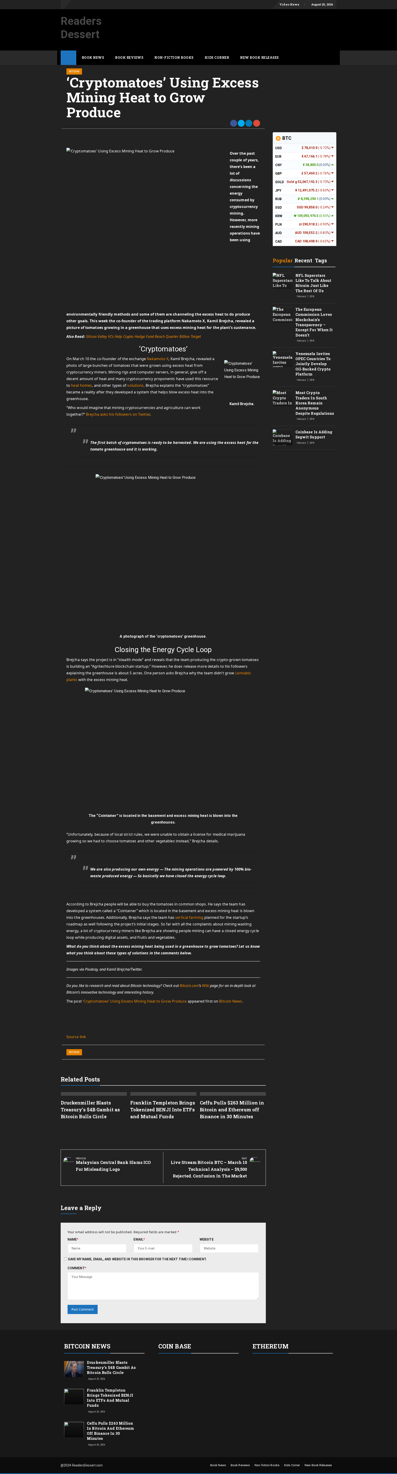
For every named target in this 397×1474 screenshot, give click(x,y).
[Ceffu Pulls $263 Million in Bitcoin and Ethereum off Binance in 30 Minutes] (74, 1430)
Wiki (205, 985)
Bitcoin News (230, 1001)
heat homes (81, 385)
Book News (93, 57)
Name (73, 1239)
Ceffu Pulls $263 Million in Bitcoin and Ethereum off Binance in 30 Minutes (232, 1109)
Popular (283, 260)
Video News (289, 4)
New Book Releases (259, 57)
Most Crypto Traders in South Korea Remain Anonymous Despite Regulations (314, 403)
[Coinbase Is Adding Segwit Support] (282, 441)
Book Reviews (129, 57)
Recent (303, 260)
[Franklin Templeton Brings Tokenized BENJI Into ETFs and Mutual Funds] (74, 1396)
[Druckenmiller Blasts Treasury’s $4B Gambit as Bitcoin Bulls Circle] (74, 1369)
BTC (286, 138)
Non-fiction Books (174, 57)
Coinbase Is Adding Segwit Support (313, 434)
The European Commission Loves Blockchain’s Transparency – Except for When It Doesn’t (314, 322)
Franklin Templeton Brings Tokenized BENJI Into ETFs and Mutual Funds (162, 1109)
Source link (76, 1036)
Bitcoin (74, 71)
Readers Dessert (81, 27)
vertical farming (189, 917)
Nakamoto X (157, 358)
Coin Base (174, 1346)
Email (139, 1239)
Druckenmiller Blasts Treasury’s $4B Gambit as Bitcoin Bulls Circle (90, 1109)
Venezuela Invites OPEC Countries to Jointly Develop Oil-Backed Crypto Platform (313, 364)
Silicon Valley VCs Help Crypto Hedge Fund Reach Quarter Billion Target (143, 336)
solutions (135, 385)
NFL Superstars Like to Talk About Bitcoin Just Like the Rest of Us (313, 283)
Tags (321, 260)
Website (207, 1239)
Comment (77, 1268)
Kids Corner (217, 57)
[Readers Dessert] (68, 57)
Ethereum (270, 1346)
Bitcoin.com (189, 985)
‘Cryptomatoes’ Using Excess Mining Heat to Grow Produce (135, 1001)
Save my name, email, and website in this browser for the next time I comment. (137, 1259)
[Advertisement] (252, 21)
